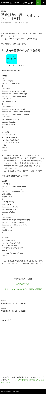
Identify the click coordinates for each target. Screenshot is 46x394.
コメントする (24, 23)
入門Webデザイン (23, 284)
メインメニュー (43, 2)
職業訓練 (3, 11)
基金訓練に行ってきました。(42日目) (13, 310)
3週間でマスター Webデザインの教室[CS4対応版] (23, 289)
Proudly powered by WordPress (10, 391)
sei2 (16, 23)
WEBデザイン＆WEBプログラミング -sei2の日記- (18, 2)
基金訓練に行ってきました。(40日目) (13, 302)
